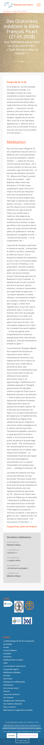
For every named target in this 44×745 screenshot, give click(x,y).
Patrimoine (7, 679)
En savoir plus (22, 740)
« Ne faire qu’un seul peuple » (17, 568)
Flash (5, 663)
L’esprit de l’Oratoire (11, 694)
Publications (8, 685)
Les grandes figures (11, 669)
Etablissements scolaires (13, 660)
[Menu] (37, 4)
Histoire (6, 691)
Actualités (7, 654)
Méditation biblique (14, 545)
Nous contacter (9, 707)
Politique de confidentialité (14, 682)
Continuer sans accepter (27, 735)
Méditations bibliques (12, 672)
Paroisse (6, 676)
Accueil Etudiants (10, 650)
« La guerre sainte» (13, 560)
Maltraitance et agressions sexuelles (18, 710)
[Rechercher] (32, 4)
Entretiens (7, 657)
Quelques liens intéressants (14, 701)
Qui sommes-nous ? (11, 688)
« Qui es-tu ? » (12, 553)
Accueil (6, 647)
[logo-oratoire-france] (18, 4)
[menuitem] (32, 4)
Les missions (8, 697)
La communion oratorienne (14, 666)
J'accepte (11, 735)
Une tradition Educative (12, 704)
